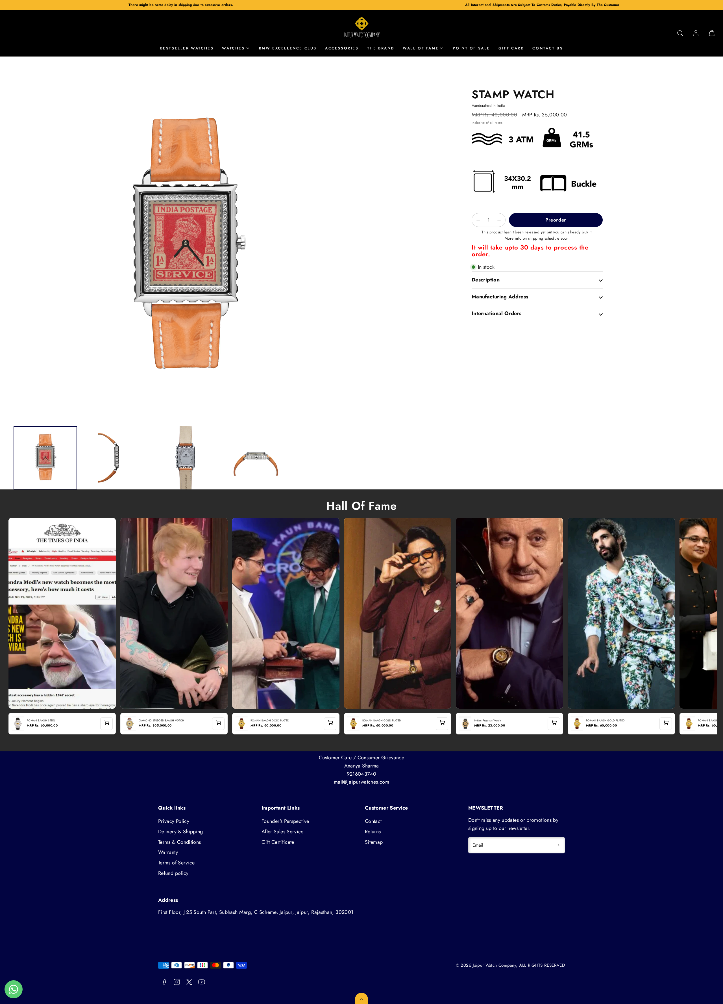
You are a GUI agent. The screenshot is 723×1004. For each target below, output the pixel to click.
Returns (373, 831)
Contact (373, 821)
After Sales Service (283, 831)
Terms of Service (176, 862)
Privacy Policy (173, 821)
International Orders (496, 313)
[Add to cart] (106, 723)
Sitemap (374, 842)
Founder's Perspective (285, 821)
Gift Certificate (278, 842)
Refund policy (173, 873)
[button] (680, 33)
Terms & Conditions (179, 842)
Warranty (168, 852)
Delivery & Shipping (180, 831)
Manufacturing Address (500, 296)
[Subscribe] (558, 845)
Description (486, 279)
